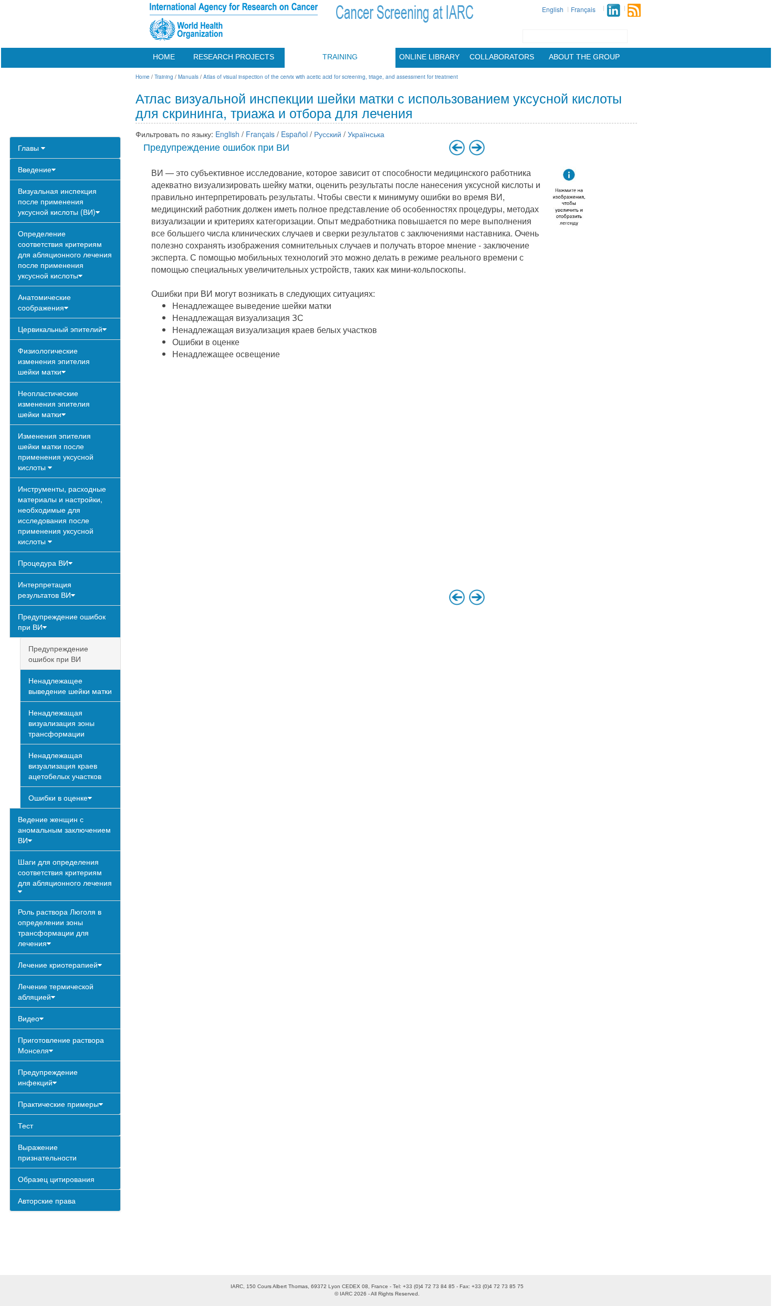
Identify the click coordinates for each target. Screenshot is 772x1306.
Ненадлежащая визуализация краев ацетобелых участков (64, 765)
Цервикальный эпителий (60, 329)
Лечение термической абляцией (55, 991)
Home (164, 57)
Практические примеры (58, 1103)
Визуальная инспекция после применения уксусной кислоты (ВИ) (57, 201)
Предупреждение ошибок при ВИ (62, 621)
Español (294, 134)
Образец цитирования (56, 1179)
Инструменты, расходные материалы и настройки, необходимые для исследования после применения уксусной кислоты (62, 514)
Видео (28, 1018)
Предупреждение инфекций (48, 1076)
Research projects (233, 57)
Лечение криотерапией (58, 964)
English (553, 9)
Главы (29, 147)
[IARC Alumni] (613, 10)
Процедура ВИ (43, 562)
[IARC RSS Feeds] (634, 10)
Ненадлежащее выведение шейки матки (70, 685)
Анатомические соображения (44, 302)
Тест (25, 1125)
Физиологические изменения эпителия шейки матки (54, 361)
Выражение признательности (47, 1152)
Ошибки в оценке (58, 797)
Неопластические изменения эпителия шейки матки (54, 403)
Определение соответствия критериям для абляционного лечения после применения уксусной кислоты (65, 254)
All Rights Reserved (394, 1294)
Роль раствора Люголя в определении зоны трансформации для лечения (59, 927)
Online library (429, 57)
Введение (34, 169)
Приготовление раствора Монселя (61, 1044)
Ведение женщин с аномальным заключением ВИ (64, 829)
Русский (327, 134)
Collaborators (502, 57)
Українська (366, 134)
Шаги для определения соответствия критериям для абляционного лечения (65, 872)
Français (583, 9)
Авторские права (47, 1200)
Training (340, 57)
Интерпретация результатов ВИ (44, 589)
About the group (584, 57)
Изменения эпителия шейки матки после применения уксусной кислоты (55, 451)
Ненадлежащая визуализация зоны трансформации (61, 723)
